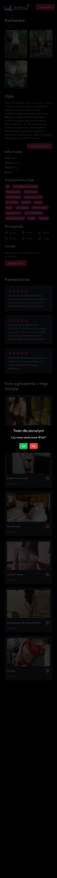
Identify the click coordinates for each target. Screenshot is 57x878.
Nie (33, 446)
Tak (23, 446)
